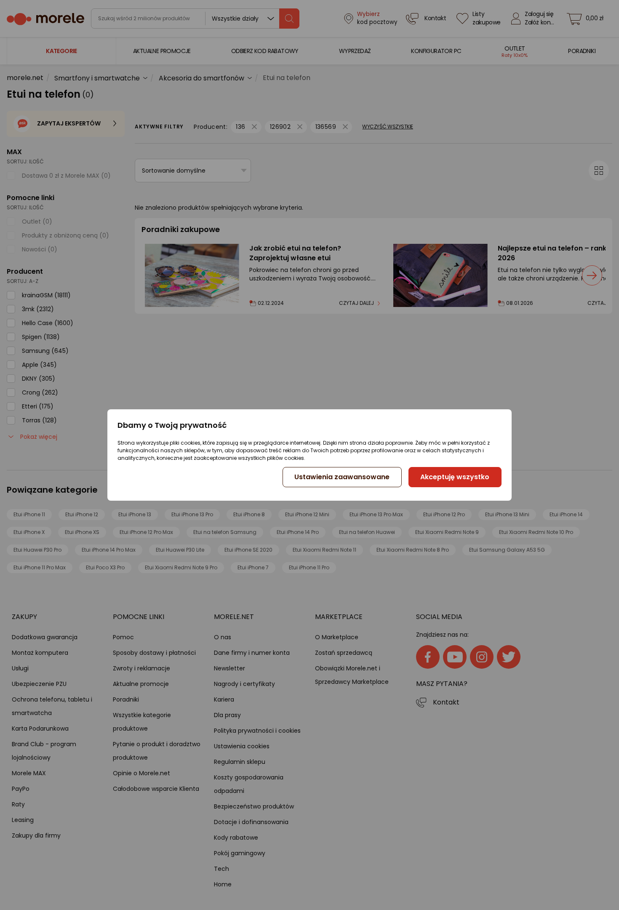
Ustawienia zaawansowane (342, 477)
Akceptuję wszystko (454, 477)
